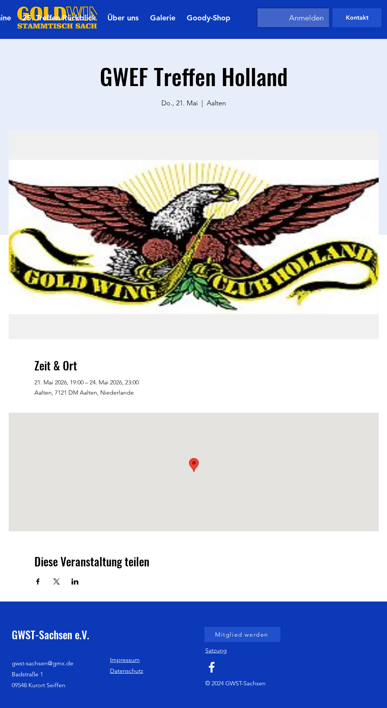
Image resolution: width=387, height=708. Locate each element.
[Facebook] (211, 667)
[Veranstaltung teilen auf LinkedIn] (75, 581)
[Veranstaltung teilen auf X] (56, 581)
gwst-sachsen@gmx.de (42, 663)
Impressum (125, 659)
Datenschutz (126, 670)
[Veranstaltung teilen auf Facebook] (38, 581)
